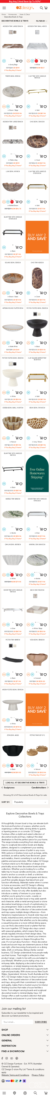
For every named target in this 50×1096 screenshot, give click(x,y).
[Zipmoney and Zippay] (24, 1081)
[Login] (26, 1092)
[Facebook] (2, 1058)
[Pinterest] (17, 1058)
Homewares (12, 14)
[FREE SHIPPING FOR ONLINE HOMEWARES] (37, 473)
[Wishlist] (22, 63)
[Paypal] (20, 1081)
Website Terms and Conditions (15, 1075)
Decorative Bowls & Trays (13, 17)
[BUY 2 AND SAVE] (37, 237)
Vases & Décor (24, 14)
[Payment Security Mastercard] (12, 1081)
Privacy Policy (38, 1075)
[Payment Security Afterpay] (16, 1081)
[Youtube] (11, 1058)
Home (4, 14)
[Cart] (45, 1092)
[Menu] (5, 1092)
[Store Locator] (16, 1092)
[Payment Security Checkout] (3, 1081)
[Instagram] (7, 1057)
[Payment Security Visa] (7, 1081)
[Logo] (25, 8)
